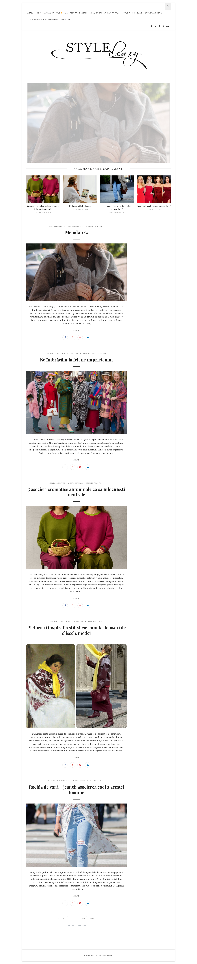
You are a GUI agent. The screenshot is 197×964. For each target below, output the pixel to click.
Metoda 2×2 (98, 161)
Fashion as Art (95, 621)
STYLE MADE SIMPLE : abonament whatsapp (48, 19)
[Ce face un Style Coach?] (80, 189)
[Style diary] (98, 54)
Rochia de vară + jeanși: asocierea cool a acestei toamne (76, 789)
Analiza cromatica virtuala (104, 13)
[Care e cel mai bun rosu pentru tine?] (154, 189)
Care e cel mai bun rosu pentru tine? (154, 206)
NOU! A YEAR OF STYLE (49, 13)
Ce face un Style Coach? (80, 206)
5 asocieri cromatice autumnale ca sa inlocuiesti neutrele (76, 492)
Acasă (30, 13)
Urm (92, 918)
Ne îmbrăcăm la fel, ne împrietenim (76, 360)
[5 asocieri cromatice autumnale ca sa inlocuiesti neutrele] (43, 189)
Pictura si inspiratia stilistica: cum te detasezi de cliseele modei (76, 630)
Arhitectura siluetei (76, 13)
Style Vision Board (132, 13)
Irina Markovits (58, 226)
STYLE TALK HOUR (153, 13)
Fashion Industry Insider (95, 353)
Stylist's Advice (95, 226)
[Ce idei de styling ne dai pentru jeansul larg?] (117, 189)
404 (83, 918)
